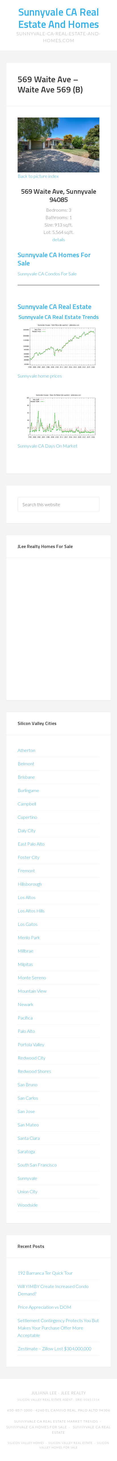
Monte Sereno (32, 977)
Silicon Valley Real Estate (71, 1442)
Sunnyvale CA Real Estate (54, 306)
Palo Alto (26, 1031)
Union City (27, 1191)
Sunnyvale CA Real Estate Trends (58, 316)
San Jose (26, 1111)
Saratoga (26, 1151)
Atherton (26, 750)
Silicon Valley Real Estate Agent (45, 1399)
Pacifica (25, 1017)
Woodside (28, 1204)
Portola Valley (31, 1044)
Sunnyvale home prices (40, 375)
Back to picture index (38, 176)
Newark (26, 1004)
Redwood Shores (34, 1071)
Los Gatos (27, 924)
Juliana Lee (44, 1393)
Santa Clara (29, 1138)
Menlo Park (29, 937)
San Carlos (28, 1098)
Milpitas (25, 964)
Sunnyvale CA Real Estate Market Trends (56, 1421)
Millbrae (26, 950)
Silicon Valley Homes (26, 1442)
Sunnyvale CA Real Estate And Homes (58, 18)
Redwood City (31, 1057)
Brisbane (26, 777)
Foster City (28, 857)
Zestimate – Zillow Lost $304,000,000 (54, 1348)
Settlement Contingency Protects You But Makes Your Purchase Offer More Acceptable (58, 1328)
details (58, 239)
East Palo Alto (31, 843)
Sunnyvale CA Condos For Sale (47, 273)
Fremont (26, 870)
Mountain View (32, 991)
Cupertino (27, 817)
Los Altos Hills (31, 910)
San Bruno (27, 1084)
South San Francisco (37, 1164)
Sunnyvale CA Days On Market (48, 445)
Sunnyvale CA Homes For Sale (54, 259)
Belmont (26, 763)
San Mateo (28, 1124)
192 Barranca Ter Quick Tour (45, 1272)
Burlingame (28, 790)
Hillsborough (30, 884)
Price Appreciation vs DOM (44, 1307)
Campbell (27, 803)
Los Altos (26, 897)
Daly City (26, 830)
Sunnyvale (27, 1178)
